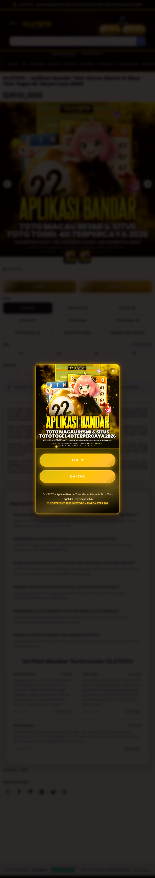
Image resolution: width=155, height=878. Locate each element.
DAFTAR (77, 476)
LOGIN (77, 460)
